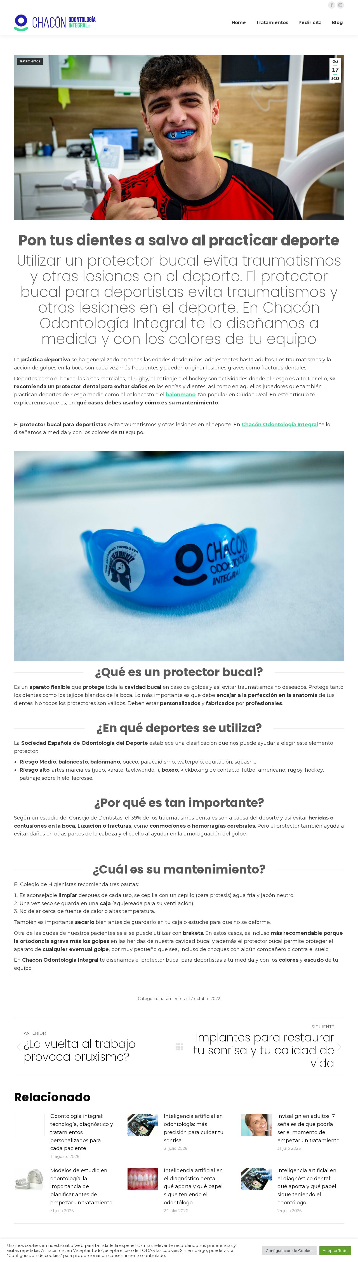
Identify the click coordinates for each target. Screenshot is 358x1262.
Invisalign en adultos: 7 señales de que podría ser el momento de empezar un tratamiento (308, 1128)
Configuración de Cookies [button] (289, 1250)
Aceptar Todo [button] (335, 1250)
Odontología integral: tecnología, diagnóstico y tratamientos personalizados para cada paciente (81, 1132)
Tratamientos (29, 61)
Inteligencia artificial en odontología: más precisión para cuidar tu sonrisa (193, 1128)
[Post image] (29, 1125)
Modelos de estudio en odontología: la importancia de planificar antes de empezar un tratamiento (81, 1186)
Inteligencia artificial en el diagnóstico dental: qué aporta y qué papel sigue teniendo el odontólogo (193, 1186)
